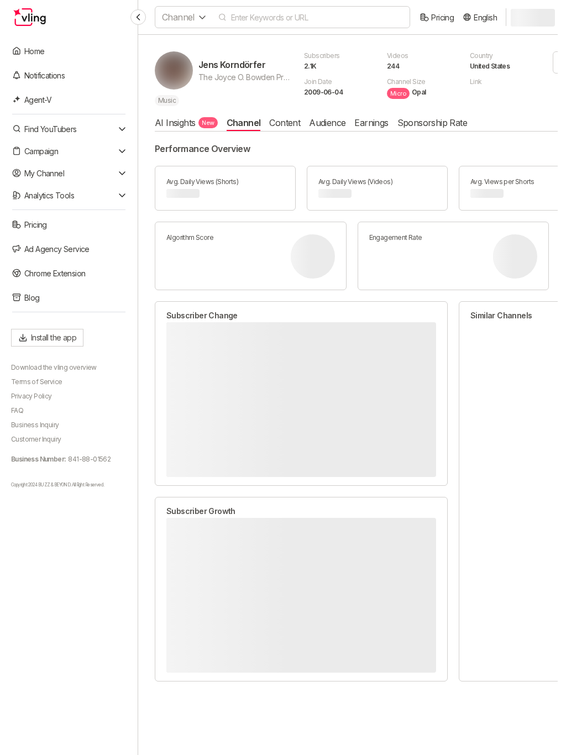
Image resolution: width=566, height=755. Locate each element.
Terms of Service (36, 382)
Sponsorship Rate (432, 122)
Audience (327, 122)
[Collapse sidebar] (138, 17)
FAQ (17, 410)
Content (284, 122)
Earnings (371, 122)
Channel (244, 122)
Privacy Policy (31, 396)
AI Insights (184, 122)
